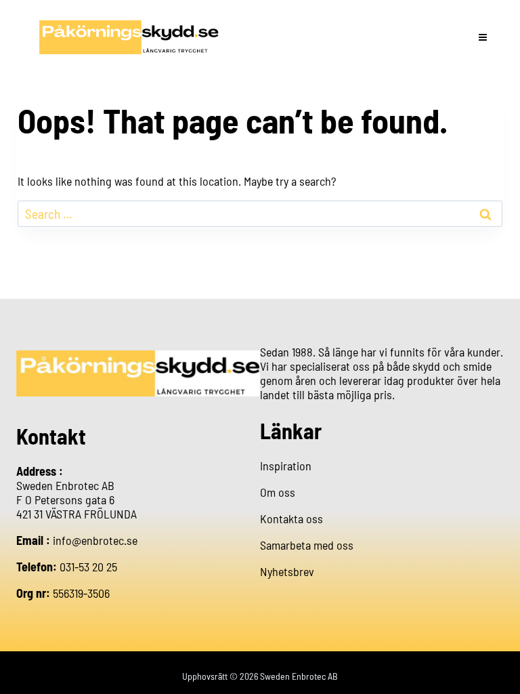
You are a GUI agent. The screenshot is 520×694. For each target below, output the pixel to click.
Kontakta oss (291, 518)
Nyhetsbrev (287, 571)
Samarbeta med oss (306, 544)
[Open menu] (483, 37)
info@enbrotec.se (95, 540)
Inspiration (285, 465)
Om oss (277, 492)
